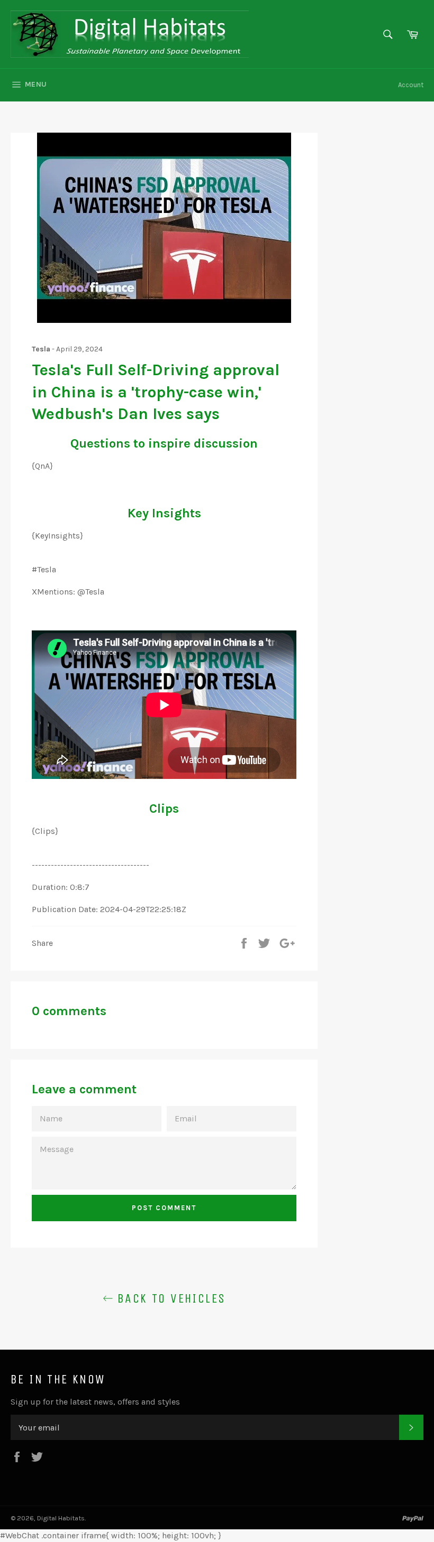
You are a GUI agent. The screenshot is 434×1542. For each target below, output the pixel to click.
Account (410, 85)
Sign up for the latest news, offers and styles (95, 1402)
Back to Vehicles (169, 1298)
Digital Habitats (61, 1518)
